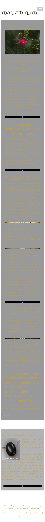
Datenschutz (22, 517)
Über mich (6, 513)
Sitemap (39, 513)
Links (22, 513)
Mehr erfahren (6, 411)
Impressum (15, 513)
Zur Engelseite (30, 513)
